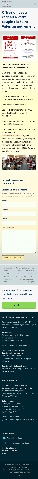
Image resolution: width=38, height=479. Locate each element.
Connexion (19, 475)
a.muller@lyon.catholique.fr (24, 369)
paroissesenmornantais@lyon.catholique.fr (19, 325)
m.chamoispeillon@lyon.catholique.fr (17, 358)
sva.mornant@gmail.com (13, 135)
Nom (4, 201)
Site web (5, 219)
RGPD (4, 453)
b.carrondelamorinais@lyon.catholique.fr (18, 393)
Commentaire (8, 228)
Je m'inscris (19, 305)
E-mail (5, 210)
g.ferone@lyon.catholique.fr (13, 409)
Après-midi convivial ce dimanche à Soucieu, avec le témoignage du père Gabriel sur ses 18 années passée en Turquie (25, 275)
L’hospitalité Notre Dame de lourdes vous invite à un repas (7, 275)
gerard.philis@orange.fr (11, 419)
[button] (35, 4)
